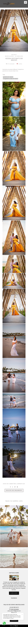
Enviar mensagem (15, 609)
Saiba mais (14, 593)
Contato (14, 620)
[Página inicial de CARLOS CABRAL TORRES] (9, 4)
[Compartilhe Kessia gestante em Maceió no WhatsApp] (12, 486)
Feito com (14, 625)
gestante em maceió (8, 77)
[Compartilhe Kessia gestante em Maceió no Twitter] (14, 486)
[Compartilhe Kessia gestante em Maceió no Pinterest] (17, 486)
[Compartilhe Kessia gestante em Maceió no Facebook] (10, 486)
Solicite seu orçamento (14, 490)
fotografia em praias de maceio (10, 78)
